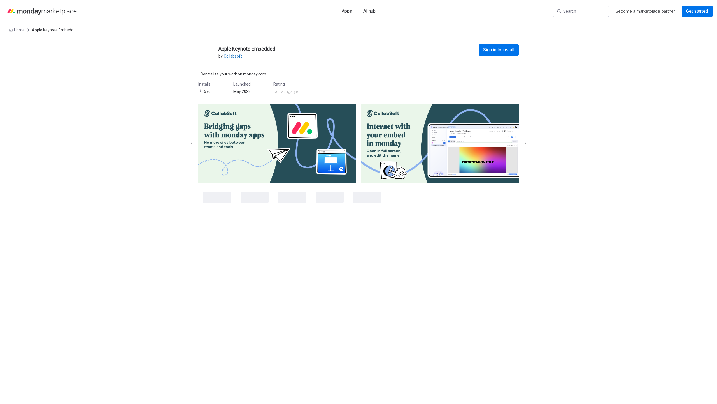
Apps (347, 11)
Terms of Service (448, 268)
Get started (697, 11)
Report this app (453, 397)
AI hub (369, 11)
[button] (17, 30)
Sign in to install (498, 49)
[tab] (212, 197)
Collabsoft (233, 56)
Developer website (449, 239)
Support (440, 231)
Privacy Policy (445, 260)
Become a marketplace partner (645, 11)
